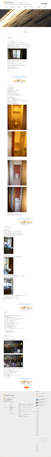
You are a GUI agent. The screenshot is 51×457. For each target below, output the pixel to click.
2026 (37, 410)
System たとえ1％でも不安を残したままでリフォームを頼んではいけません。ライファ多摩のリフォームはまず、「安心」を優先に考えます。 (27, 404)
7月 (38, 411)
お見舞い (5, 312)
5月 (38, 412)
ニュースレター (12, 411)
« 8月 (38, 443)
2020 (37, 424)
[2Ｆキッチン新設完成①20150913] (9, 253)
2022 (37, 422)
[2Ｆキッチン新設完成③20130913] (9, 294)
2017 (37, 428)
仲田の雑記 (37, 450)
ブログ (11, 412)
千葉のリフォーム (10, 85)
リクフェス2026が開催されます (42, 393)
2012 (37, 434)
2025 (37, 418)
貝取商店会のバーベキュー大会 (8, 336)
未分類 (37, 451)
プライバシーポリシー (12, 414)
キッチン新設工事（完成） (8, 227)
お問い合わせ (11, 413)
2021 (37, 423)
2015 (37, 430)
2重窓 (9, 38)
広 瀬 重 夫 (11, 406)
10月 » (45, 443)
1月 (38, 417)
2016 (37, 429)
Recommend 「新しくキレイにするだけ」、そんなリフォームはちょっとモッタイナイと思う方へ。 (27, 411)
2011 (37, 435)
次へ (27, 387)
